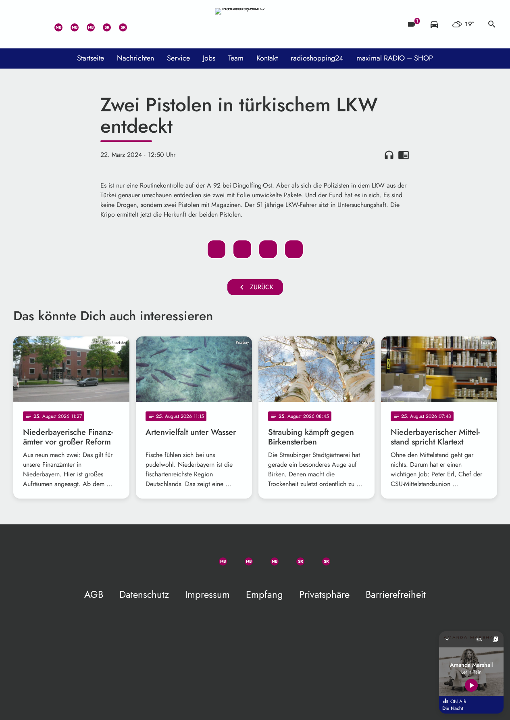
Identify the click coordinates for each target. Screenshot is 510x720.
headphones (389, 155)
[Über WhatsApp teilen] (268, 249)
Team (236, 58)
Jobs (209, 58)
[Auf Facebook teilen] (216, 249)
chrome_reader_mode (403, 155)
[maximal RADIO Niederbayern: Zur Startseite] (255, 24)
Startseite (90, 58)
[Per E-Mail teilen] (294, 249)
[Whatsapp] (54, 24)
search (492, 24)
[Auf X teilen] (242, 249)
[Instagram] (86, 24)
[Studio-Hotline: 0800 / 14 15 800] (37, 24)
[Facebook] (70, 24)
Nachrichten (135, 58)
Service (178, 58)
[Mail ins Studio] (21, 24)
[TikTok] (134, 24)
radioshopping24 (317, 58)
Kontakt (267, 58)
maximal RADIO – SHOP (394, 58)
